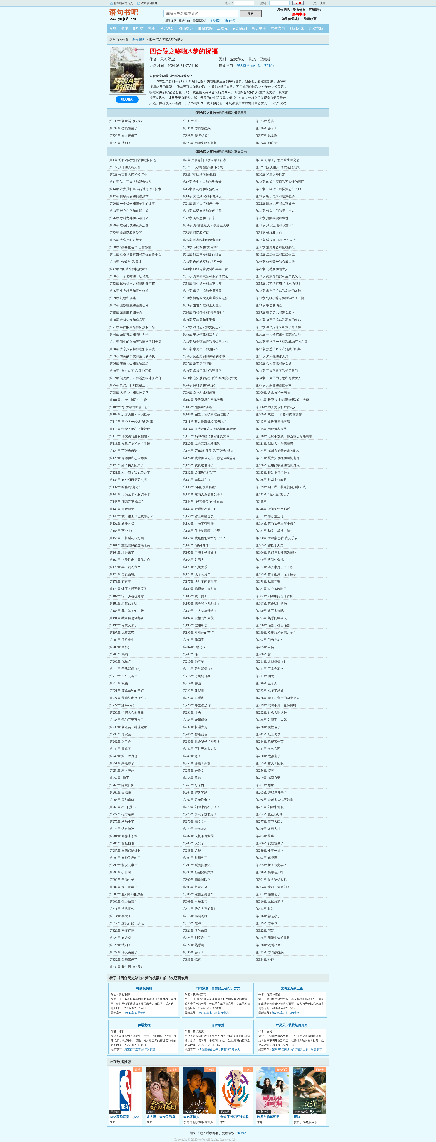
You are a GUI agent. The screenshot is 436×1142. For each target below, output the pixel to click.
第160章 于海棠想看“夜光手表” (277, 538)
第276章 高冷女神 (195, 821)
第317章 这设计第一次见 (126, 923)
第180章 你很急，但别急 (200, 589)
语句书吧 (132, 14)
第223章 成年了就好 (270, 690)
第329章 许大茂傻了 (123, 135)
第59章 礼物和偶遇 (122, 298)
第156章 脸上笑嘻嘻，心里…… (204, 530)
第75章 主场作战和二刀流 (200, 334)
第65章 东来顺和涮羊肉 (125, 312)
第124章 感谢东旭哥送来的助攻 (278, 451)
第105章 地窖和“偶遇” (198, 407)
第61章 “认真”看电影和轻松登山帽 (280, 298)
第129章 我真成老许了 (198, 465)
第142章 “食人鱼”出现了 (273, 494)
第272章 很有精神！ (123, 814)
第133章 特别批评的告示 (273, 472)
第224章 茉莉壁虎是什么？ (128, 698)
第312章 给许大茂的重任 (200, 909)
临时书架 (215, 20)
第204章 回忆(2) (194, 647)
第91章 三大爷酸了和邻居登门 (277, 371)
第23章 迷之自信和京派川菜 (129, 211)
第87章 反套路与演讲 (197, 363)
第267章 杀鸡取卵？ (197, 799)
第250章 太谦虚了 (268, 756)
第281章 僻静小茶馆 (123, 836)
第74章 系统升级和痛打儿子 (129, 334)
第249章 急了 (192, 756)
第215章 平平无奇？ (123, 676)
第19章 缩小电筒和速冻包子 (275, 196)
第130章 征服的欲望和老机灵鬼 (278, 465)
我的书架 (229, 20)
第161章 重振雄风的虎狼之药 (129, 545)
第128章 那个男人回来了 (126, 465)
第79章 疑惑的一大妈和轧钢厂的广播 (281, 341)
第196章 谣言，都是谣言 (273, 625)
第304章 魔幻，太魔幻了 (273, 887)
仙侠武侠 (205, 28)
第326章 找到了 (120, 143)
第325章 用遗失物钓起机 (200, 143)
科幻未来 (297, 28)
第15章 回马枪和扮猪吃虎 (200, 189)
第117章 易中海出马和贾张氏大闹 (206, 436)
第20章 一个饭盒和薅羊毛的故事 (132, 203)
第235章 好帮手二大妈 (271, 720)
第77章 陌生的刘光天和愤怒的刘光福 (135, 341)
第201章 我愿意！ (195, 640)
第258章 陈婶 (192, 778)
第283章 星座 (265, 836)
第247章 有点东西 (268, 749)
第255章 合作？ (193, 770)
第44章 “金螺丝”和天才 (125, 262)
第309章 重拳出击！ (197, 901)
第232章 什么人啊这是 (271, 712)
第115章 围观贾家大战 (271, 429)
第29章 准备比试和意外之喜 (129, 225)
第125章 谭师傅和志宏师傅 (128, 458)
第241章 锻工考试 (268, 734)
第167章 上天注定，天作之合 (129, 560)
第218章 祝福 (118, 683)
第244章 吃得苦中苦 (270, 741)
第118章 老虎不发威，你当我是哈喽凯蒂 (284, 436)
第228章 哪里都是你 (197, 705)
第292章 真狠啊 (266, 858)
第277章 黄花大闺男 (270, 821)
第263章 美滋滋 (120, 792)
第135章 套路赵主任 (197, 480)
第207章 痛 (190, 654)
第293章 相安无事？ (123, 865)
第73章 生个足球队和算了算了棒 (278, 327)
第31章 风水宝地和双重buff (275, 225)
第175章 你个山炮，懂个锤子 (276, 574)
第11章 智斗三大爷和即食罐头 (130, 182)
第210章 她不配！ (195, 661)
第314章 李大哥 (120, 916)
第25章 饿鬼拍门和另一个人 (275, 211)
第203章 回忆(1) (120, 647)
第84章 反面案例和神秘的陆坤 (204, 356)
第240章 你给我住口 (197, 734)
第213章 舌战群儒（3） (199, 669)
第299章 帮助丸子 (121, 879)
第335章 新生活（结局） (256, 65)
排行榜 (138, 28)
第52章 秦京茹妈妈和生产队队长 (278, 276)
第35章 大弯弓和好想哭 (125, 240)
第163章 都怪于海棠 (270, 545)
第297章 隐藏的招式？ (198, 872)
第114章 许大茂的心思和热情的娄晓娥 (209, 429)
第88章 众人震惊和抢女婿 (274, 363)
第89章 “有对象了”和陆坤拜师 (130, 371)
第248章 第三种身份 (123, 756)
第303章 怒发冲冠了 (197, 887)
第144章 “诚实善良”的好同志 (203, 501)
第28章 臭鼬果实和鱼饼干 (274, 218)
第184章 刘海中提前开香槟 (274, 596)
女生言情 (278, 28)
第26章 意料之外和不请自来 (129, 218)
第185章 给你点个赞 (123, 603)
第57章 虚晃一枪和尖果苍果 (202, 291)
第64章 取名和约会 (269, 305)
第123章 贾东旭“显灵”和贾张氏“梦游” (209, 451)
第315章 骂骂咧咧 (195, 916)
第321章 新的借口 (195, 930)
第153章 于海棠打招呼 (198, 523)
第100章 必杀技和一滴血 (273, 392)
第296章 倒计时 (120, 872)
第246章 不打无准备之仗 (200, 749)
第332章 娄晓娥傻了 (123, 128)
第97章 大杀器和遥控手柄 (274, 385)
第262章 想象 (265, 785)
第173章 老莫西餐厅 (123, 574)
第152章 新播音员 (121, 523)
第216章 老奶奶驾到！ (198, 676)
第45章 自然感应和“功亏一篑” (203, 262)
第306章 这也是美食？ (198, 894)
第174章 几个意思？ (197, 574)
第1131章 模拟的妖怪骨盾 (213, 1012)
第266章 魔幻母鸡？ (123, 799)
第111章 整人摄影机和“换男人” (204, 421)
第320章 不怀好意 (121, 930)
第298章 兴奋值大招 (270, 872)
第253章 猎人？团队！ (271, 763)
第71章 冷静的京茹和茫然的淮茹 (132, 327)
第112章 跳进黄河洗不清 (273, 421)
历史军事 (259, 28)
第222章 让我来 (193, 690)
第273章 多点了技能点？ (200, 814)
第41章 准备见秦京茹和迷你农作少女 (135, 254)
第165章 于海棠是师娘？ (200, 552)
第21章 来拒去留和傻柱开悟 (202, 203)
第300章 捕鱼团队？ (197, 879)
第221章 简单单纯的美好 (126, 690)
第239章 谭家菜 (120, 734)
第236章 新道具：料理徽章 (128, 727)
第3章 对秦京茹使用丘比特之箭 (278, 160)
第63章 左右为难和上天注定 (202, 305)
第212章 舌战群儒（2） (125, 669)
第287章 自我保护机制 (125, 850)
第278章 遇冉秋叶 (121, 829)
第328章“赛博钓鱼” (196, 135)
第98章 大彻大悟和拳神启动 (129, 392)
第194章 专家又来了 (123, 625)
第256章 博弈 (265, 770)
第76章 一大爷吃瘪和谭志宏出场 (278, 334)
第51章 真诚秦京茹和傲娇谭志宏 (205, 276)
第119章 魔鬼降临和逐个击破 (129, 443)
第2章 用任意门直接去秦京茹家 (204, 160)
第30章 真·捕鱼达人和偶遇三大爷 (206, 225)
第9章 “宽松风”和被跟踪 (199, 174)
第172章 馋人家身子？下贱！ (276, 567)
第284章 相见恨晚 (121, 843)
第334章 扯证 (192, 121)
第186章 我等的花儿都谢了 (201, 603)
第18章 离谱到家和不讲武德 (202, 196)
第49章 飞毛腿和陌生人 (272, 269)
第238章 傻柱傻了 (268, 727)
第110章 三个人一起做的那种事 (131, 421)
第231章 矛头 (192, 712)
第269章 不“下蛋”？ (123, 807)
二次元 (222, 28)
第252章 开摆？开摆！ (198, 763)
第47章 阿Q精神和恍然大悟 (128, 269)
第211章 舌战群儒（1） (272, 661)
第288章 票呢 (192, 850)
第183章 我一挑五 (195, 596)
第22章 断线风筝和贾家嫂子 (275, 203)
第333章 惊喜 (265, 121)
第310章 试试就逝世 (270, 901)
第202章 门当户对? (269, 640)
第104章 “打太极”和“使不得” (129, 407)
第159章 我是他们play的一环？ (204, 538)
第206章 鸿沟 (118, 654)
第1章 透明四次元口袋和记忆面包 (132, 160)
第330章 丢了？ (266, 128)
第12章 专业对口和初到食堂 (202, 182)
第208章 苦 (263, 654)
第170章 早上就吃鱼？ (125, 567)
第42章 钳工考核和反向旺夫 (202, 254)
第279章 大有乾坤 (195, 829)
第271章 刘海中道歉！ (271, 807)
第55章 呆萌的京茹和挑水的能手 (278, 283)
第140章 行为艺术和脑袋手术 (129, 494)
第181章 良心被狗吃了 (271, 589)
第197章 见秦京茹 (121, 632)
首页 (112, 28)
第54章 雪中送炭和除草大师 (202, 283)
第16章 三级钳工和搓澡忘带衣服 (278, 189)
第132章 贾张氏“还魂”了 (199, 472)
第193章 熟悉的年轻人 (271, 618)
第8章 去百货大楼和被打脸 (128, 174)
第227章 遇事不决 (121, 705)
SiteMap (240, 1133)
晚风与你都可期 (268, 1117)
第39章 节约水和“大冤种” (200, 247)
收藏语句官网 (149, 3)
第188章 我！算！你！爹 (126, 610)
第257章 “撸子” (120, 778)
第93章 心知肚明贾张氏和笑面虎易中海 (210, 378)
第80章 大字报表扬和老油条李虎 (132, 349)
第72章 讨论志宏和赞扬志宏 (202, 327)
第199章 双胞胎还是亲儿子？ (276, 632)
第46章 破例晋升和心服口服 (275, 262)
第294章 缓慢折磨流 (197, 865)
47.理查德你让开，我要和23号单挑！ (220, 1049)
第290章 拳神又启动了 (125, 858)
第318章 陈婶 (192, 923)
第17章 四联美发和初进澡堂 (129, 196)
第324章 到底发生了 (270, 143)
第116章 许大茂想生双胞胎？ (129, 436)
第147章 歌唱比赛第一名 (200, 509)
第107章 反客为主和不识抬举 (129, 414)
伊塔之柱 (144, 1025)
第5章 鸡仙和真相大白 (125, 167)
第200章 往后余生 (121, 640)
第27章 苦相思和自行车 (199, 218)
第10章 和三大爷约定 (270, 174)
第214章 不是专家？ (270, 669)
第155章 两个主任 (121, 530)
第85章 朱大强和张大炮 (272, 356)
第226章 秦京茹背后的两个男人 (278, 698)
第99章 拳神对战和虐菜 (199, 392)
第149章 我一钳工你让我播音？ (131, 516)
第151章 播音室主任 (270, 516)
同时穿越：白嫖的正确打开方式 (218, 988)
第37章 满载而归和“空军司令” (276, 240)
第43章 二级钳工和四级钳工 (275, 254)
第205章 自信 (265, 647)
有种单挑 (218, 1025)
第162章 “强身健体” (196, 545)
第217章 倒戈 (265, 676)
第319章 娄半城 (266, 923)
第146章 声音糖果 (121, 509)
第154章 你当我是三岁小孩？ (276, 523)
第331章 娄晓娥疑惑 (197, 128)
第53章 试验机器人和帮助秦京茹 (132, 283)
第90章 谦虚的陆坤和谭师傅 (202, 371)
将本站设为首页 (123, 3)
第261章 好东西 (193, 785)
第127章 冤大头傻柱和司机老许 (278, 458)
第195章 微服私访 (195, 625)
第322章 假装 (265, 930)
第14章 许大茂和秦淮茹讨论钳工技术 (135, 189)
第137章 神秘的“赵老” (124, 487)
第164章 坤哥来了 (121, 552)
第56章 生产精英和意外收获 (129, 291)
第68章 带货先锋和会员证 (127, 320)
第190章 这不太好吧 (270, 610)
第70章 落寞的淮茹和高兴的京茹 (278, 320)
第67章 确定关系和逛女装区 (275, 312)
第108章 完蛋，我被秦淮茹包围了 (206, 414)
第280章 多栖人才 (268, 829)
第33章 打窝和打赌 (196, 232)
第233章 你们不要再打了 (126, 720)
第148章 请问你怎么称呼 (273, 509)
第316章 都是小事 (268, 916)
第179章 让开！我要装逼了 (128, 589)
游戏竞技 (316, 28)
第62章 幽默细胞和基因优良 (129, 305)
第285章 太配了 (193, 843)
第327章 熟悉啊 (266, 135)
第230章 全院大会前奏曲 (126, 712)
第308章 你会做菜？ (123, 901)
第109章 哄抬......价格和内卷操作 (279, 414)
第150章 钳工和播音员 (198, 516)
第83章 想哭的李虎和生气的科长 (132, 356)
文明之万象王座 (292, 988)
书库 (124, 28)
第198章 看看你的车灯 (198, 632)
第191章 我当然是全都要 (126, 618)
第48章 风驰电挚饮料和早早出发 (205, 269)
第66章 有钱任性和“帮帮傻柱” (203, 312)
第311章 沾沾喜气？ (123, 909)
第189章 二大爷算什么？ (200, 610)
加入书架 (127, 99)
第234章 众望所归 (195, 720)
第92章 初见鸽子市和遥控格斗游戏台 (135, 378)
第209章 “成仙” (120, 661)
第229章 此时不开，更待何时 (276, 705)
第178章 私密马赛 (268, 581)
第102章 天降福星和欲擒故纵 (203, 400)
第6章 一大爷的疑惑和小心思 (203, 167)
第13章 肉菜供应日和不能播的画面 (280, 182)
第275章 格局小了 (121, 821)
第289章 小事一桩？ (270, 850)
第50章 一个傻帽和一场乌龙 (129, 276)
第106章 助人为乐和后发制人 (276, 407)
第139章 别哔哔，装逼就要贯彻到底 (281, 487)
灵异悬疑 (167, 28)
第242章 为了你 (120, 741)
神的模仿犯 (144, 988)
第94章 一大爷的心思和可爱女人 (278, 378)
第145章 (261, 501)
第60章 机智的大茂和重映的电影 (205, 298)
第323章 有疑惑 (120, 938)
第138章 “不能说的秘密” (199, 487)
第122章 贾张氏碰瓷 (123, 451)
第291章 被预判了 (195, 858)
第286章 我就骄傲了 (270, 843)
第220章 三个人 (266, 683)
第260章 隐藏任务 (121, 785)
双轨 (297, 1117)
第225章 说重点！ (195, 698)
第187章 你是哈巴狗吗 (271, 603)
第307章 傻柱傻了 (268, 894)
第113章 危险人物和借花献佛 (129, 429)
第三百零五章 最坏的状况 (139, 1049)
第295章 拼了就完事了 (271, 865)
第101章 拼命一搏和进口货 (128, 400)
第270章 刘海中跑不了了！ (201, 807)
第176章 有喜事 (120, 581)
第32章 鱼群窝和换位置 (125, 232)
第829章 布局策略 (135, 1012)
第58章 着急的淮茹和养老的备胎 (278, 291)
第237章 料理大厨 (195, 727)
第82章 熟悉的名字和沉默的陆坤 (278, 349)
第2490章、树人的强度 (285, 1012)
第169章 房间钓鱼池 (270, 560)
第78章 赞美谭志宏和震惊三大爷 (205, 341)
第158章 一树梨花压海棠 (126, 538)
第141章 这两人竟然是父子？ (203, 494)
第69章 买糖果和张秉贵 (199, 320)
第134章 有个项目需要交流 (128, 480)
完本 (151, 28)
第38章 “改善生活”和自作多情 (130, 247)
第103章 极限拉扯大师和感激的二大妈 (282, 400)
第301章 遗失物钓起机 (271, 879)
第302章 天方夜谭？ (123, 887)
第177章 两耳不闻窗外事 (200, 581)
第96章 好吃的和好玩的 (199, 385)
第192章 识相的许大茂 (198, 618)
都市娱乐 (186, 28)
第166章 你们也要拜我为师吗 (276, 552)
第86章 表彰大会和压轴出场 (129, 363)
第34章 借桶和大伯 (269, 232)
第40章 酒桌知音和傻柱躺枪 (275, 247)
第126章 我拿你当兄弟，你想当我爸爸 (209, 458)
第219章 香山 (192, 683)
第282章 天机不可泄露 (198, 836)
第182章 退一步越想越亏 (126, 596)
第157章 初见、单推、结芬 (274, 530)
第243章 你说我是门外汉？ (201, 741)
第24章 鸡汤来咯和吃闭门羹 (202, 211)
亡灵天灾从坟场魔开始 (292, 1025)
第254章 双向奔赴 (121, 770)
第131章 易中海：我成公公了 (129, 472)
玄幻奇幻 (240, 28)
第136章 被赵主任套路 (271, 480)
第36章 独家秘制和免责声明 (202, 240)
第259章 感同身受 (268, 778)
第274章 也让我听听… (271, 814)
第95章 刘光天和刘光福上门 (129, 385)
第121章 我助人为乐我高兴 (274, 443)
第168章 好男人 (193, 560)
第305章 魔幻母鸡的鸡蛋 (126, 894)
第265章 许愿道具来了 (271, 792)
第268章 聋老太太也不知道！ (276, 799)
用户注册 (319, 3)
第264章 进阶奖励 (195, 792)
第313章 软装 (265, 909)
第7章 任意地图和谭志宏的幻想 (278, 167)
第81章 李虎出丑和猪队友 (200, 349)
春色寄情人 (191, 1117)
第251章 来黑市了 (121, 763)
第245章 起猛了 (120, 749)
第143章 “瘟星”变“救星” (126, 501)
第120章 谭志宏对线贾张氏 (201, 443)
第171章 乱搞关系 (195, 567)
